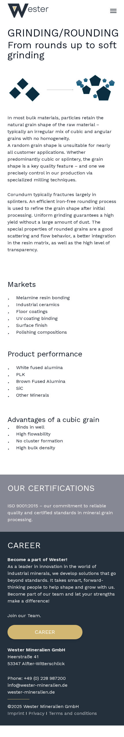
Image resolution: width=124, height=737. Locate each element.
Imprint (15, 713)
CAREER (45, 632)
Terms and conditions (73, 713)
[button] (113, 11)
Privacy (36, 713)
